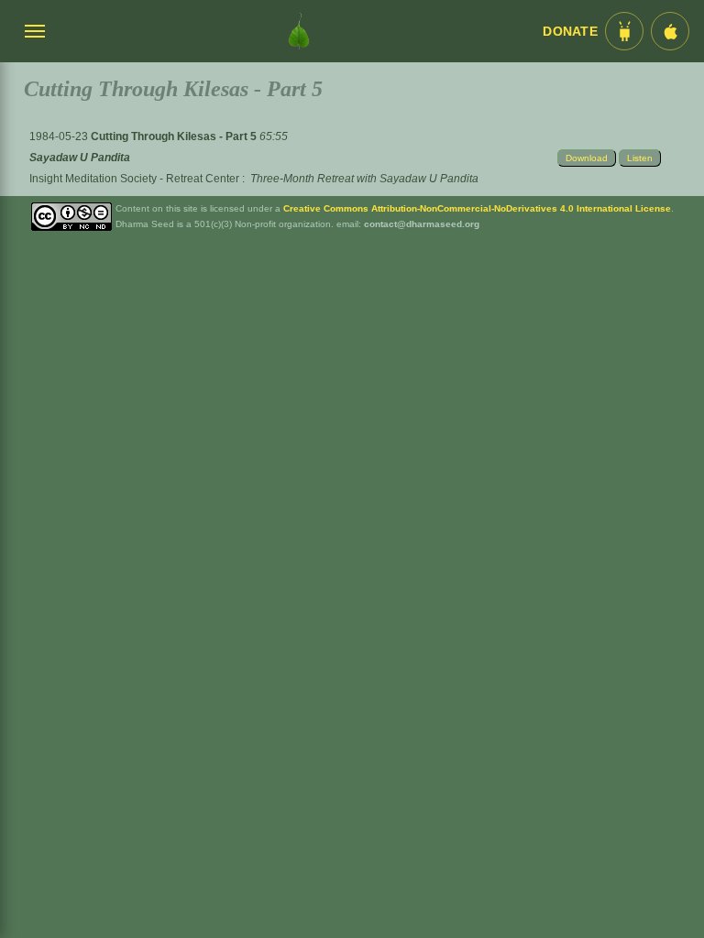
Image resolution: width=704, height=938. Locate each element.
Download (587, 158)
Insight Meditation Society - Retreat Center (134, 178)
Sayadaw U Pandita (79, 157)
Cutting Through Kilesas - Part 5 (175, 136)
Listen (640, 158)
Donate (570, 31)
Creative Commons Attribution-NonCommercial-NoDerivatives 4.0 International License (477, 208)
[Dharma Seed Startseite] (299, 31)
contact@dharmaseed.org (421, 224)
